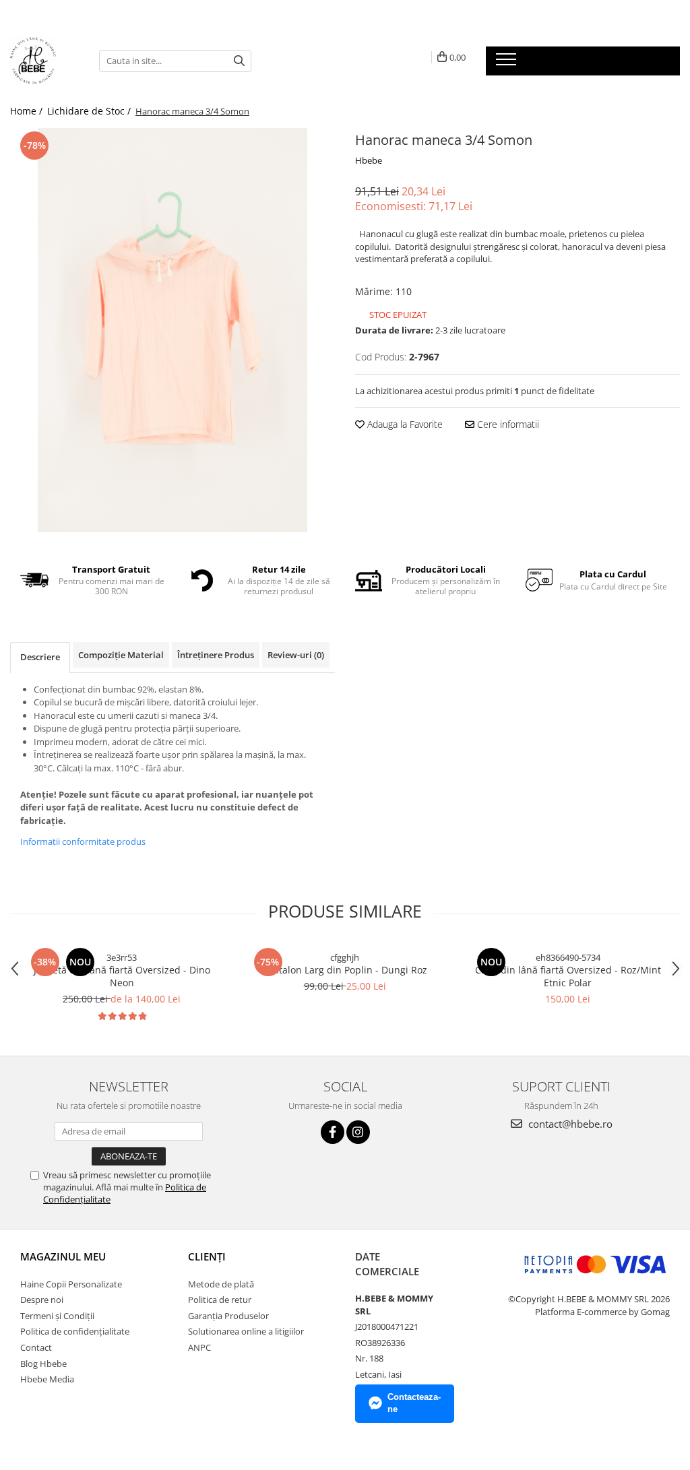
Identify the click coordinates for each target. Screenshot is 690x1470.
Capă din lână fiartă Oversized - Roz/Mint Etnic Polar (568, 976)
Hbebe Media (47, 1379)
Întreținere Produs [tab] (215, 655)
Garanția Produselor (228, 1316)
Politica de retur (219, 1299)
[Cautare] (239, 61)
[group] (172, 330)
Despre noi (41, 1299)
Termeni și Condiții (57, 1316)
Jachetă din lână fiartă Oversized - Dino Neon (122, 976)
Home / (27, 110)
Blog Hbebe (43, 1363)
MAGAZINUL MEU (63, 1256)
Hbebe (368, 160)
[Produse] (508, 63)
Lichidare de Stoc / (90, 110)
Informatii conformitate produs (83, 841)
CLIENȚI (207, 1256)
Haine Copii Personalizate (71, 1284)
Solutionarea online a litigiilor (246, 1331)
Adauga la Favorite (404, 424)
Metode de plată (221, 1284)
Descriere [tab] (40, 657)
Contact (36, 1347)
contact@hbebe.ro (569, 1123)
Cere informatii (506, 424)
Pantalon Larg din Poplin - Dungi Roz (344, 969)
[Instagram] (358, 1132)
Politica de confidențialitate (74, 1331)
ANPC (199, 1347)
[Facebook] (332, 1132)
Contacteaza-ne (414, 1403)
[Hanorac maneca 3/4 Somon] (172, 330)
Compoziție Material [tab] (121, 655)
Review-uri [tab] (296, 655)
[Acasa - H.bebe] (44, 60)
